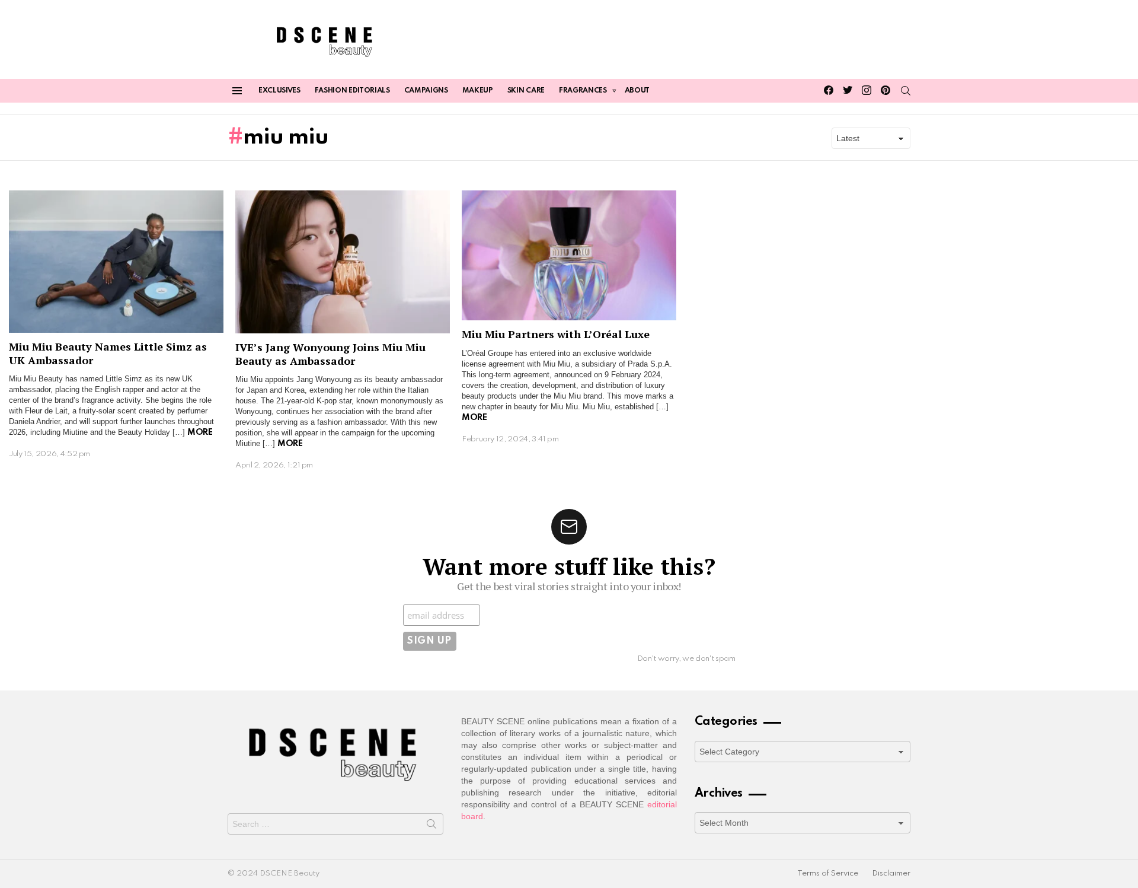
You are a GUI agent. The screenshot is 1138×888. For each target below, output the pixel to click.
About (637, 90)
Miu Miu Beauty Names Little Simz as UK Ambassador (108, 353)
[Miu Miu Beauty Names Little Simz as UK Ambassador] (116, 261)
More (199, 432)
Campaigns (426, 90)
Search (431, 826)
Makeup (477, 90)
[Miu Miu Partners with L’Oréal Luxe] (569, 255)
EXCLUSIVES (279, 90)
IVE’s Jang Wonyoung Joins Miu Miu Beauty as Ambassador (330, 354)
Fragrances (583, 90)
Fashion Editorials (352, 90)
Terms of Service (827, 873)
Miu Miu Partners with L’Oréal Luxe (556, 334)
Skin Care (526, 90)
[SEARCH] (905, 90)
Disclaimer (891, 873)
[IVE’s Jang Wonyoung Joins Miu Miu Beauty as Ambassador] (342, 262)
